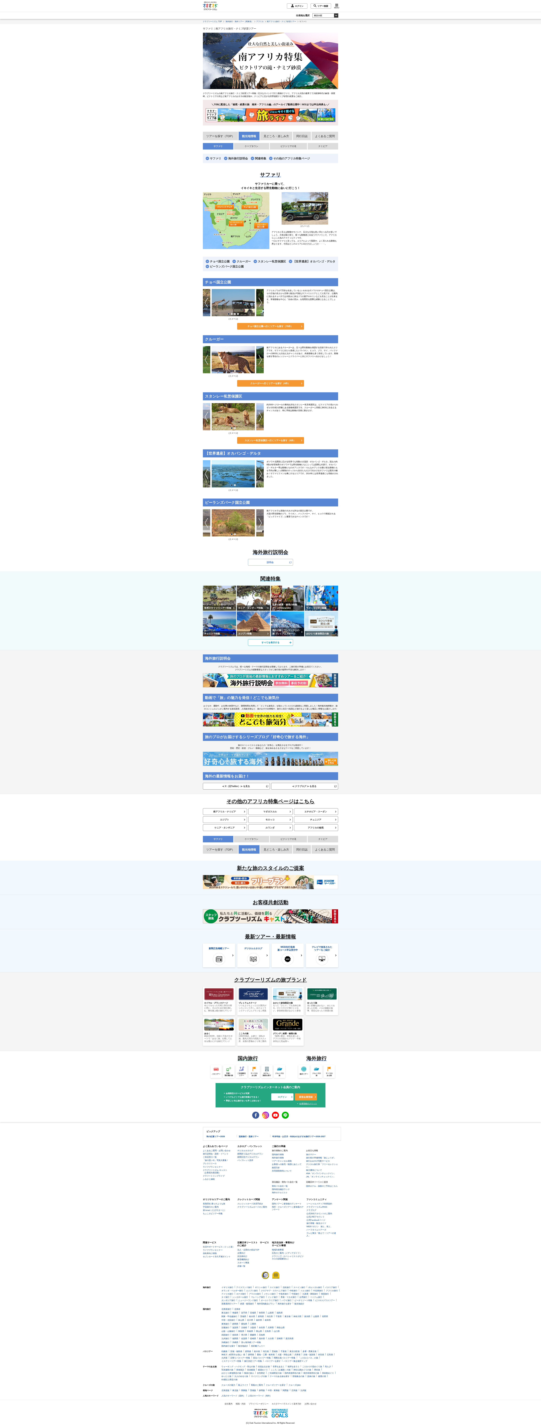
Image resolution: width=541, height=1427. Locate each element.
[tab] (220, 136)
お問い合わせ (310, 1404)
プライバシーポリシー (259, 1404)
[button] (206, 302)
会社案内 (228, 1404)
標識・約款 (241, 1404)
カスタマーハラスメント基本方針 (286, 1404)
